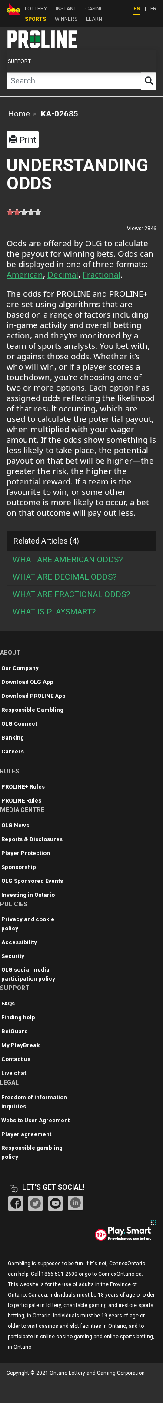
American (25, 274)
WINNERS (66, 19)
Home (19, 114)
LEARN (94, 19)
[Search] (148, 81)
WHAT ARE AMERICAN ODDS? (68, 559)
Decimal (62, 274)
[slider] (24, 212)
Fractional (101, 274)
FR (153, 9)
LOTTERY (36, 9)
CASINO (94, 9)
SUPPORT (19, 61)
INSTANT (66, 9)
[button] (23, 139)
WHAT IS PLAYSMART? (54, 612)
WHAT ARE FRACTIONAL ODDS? (71, 594)
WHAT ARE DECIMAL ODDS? (64, 577)
